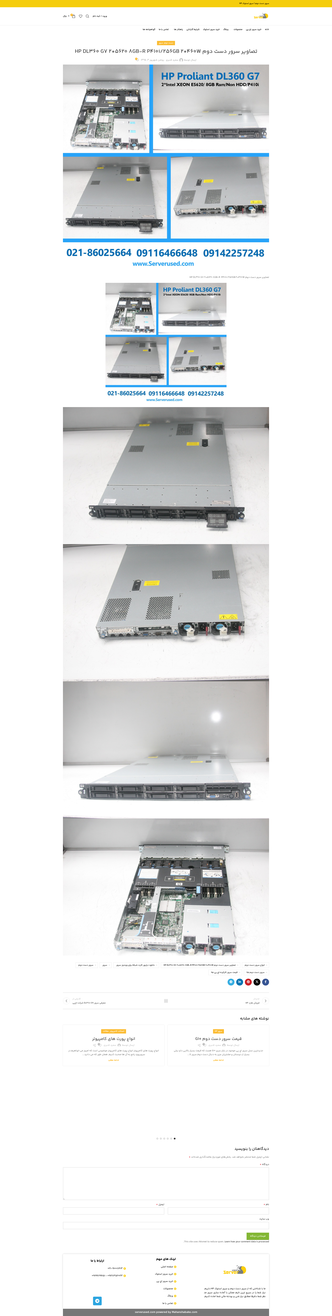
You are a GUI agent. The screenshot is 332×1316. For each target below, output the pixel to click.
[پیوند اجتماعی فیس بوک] (265, 982)
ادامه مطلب (218, 1060)
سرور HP (218, 1031)
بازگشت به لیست (166, 1000)
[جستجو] (87, 16)
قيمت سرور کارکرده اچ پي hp (224, 972)
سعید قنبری (172, 60)
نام (266, 1204)
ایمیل (160, 1204)
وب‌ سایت (264, 1219)
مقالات (106, 1031)
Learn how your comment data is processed (246, 1242)
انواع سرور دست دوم (255, 965)
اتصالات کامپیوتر (117, 1031)
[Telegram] (97, 1301)
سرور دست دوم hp (256, 972)
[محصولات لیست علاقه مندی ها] (80, 16)
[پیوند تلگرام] (231, 982)
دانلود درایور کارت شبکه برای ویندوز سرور (135, 965)
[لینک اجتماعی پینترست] (248, 982)
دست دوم (168, 43)
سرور (161, 43)
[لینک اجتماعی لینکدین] (239, 982)
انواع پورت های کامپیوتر (113, 1039)
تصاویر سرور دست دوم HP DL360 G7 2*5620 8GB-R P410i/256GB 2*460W (200, 965)
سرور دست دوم (85, 965)
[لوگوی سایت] (261, 16)
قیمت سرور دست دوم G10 (218, 1039)
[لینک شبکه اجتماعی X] (256, 982)
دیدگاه (264, 1164)
